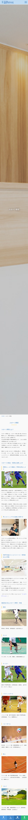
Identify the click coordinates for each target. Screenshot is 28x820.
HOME (3, 416)
